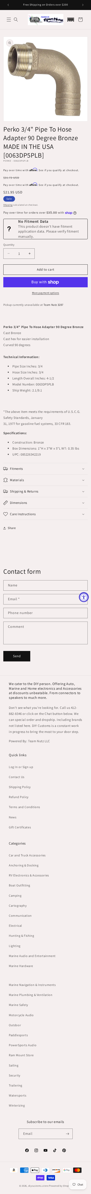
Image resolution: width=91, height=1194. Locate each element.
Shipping (8, 204)
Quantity (8, 245)
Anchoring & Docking (23, 865)
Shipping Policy (20, 787)
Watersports (18, 1095)
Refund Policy (18, 797)
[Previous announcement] (8, 5)
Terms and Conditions (24, 807)
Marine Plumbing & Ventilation (30, 995)
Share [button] (12, 528)
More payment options (45, 292)
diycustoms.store (38, 1185)
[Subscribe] (67, 1134)
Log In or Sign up (21, 767)
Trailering (15, 1085)
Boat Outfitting (19, 885)
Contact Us (17, 777)
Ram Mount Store (21, 1055)
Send (17, 656)
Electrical (15, 926)
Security (14, 1075)
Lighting (15, 946)
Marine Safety (18, 1005)
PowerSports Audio (22, 1045)
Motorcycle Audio (21, 1015)
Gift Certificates (20, 827)
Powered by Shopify (60, 1185)
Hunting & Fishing (21, 936)
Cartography (18, 906)
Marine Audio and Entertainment (32, 956)
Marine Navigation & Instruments (32, 985)
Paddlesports (18, 1035)
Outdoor (15, 1025)
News (12, 817)
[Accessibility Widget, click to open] (84, 597)
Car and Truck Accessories (27, 855)
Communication (20, 916)
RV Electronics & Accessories (29, 875)
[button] (9, 19)
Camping (15, 896)
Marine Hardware (21, 966)
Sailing (13, 1065)
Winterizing (17, 1105)
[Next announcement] (83, 5)
